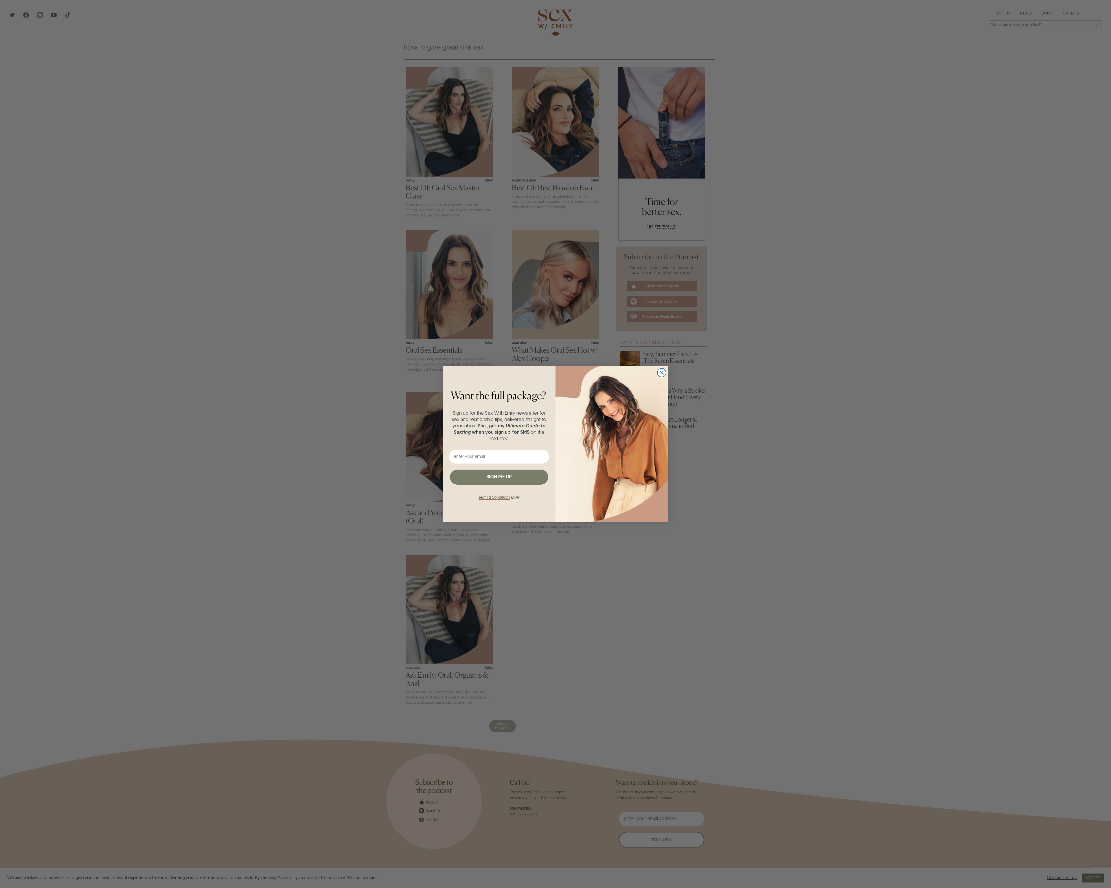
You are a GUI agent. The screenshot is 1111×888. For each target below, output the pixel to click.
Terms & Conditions (494, 497)
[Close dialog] (661, 372)
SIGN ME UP (499, 477)
